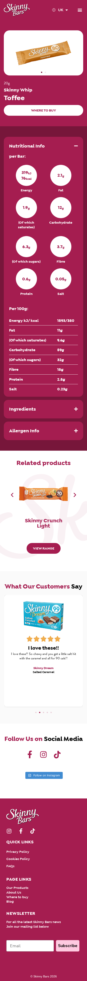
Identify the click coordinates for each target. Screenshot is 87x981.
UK (60, 9)
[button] (79, 9)
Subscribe (67, 946)
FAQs (10, 866)
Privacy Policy (17, 851)
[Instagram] (43, 755)
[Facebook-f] (30, 755)
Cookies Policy (18, 859)
